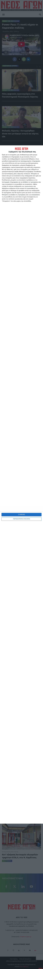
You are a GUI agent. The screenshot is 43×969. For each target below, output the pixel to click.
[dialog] (21, 484)
